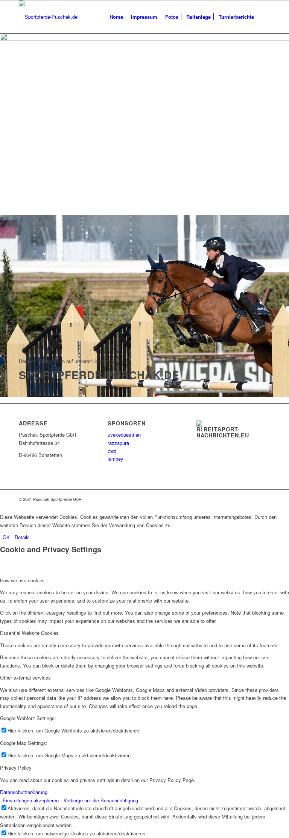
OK (6, 537)
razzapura (118, 442)
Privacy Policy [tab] (16, 767)
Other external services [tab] (25, 677)
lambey (115, 458)
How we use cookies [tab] (22, 580)
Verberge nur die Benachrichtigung (101, 800)
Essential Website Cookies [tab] (29, 632)
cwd (112, 450)
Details (22, 537)
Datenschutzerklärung (23, 792)
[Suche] (264, 16)
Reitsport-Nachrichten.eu (222, 432)
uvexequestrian (124, 434)
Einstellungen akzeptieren (31, 800)
